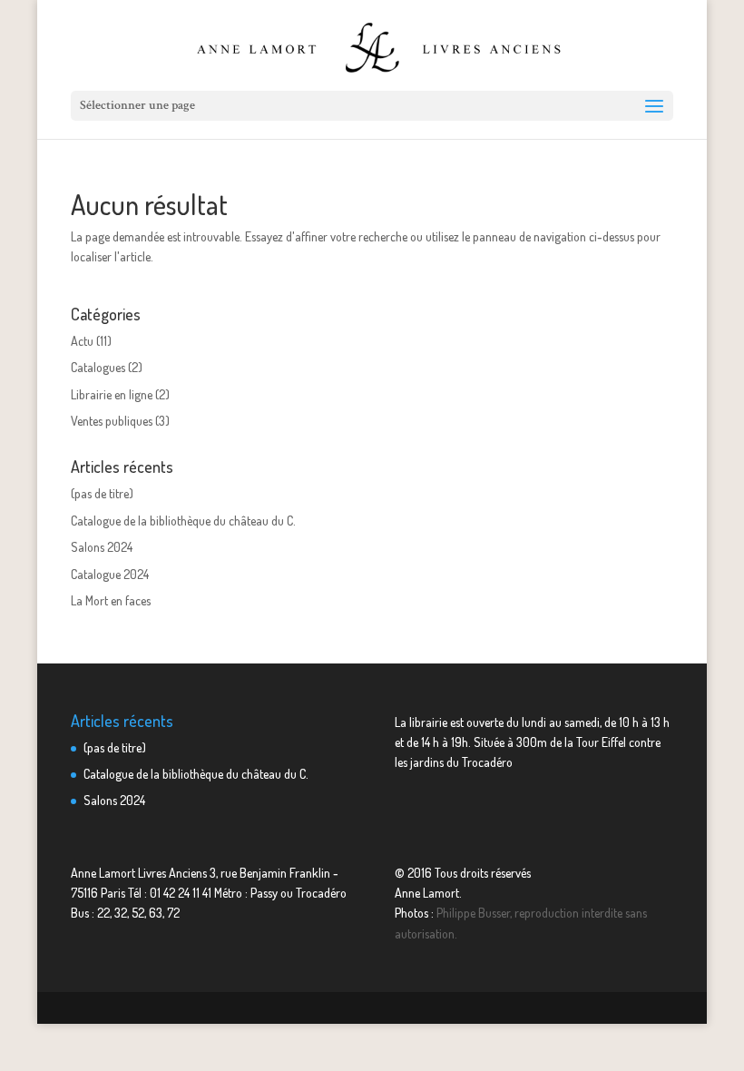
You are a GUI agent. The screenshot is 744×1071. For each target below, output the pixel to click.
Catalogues (98, 367)
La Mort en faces (111, 600)
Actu (82, 341)
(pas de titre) (102, 493)
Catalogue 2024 (110, 574)
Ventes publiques (111, 420)
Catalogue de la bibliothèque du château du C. (183, 520)
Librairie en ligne (111, 394)
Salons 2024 (101, 547)
